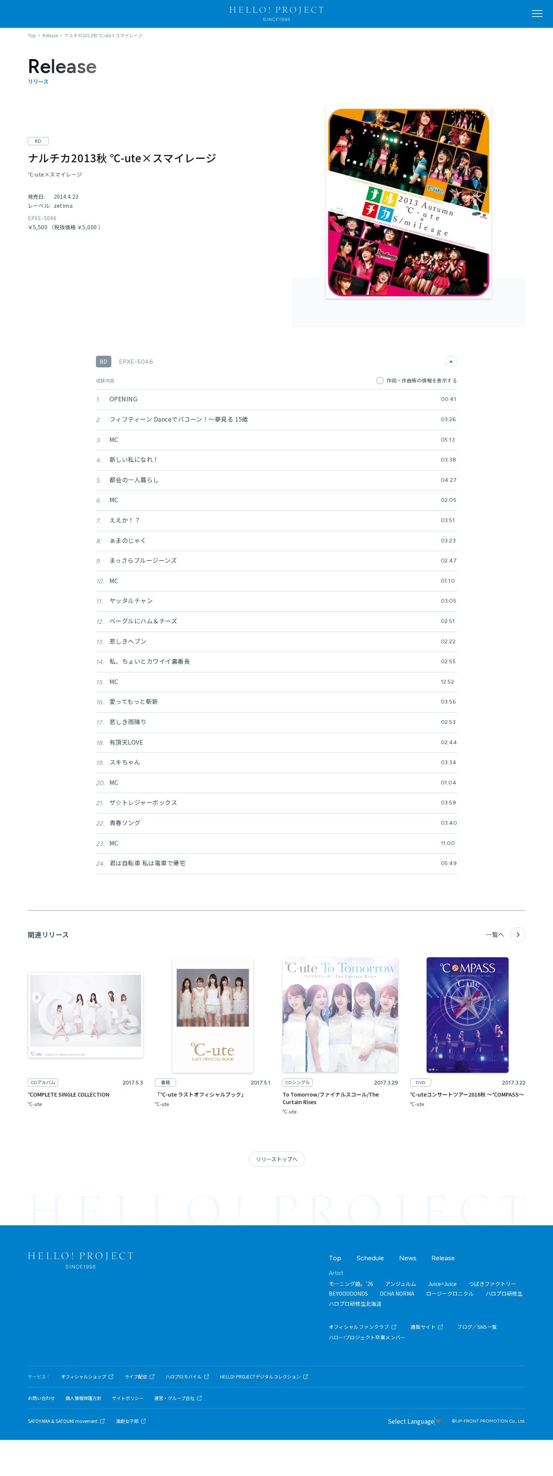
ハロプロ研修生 (504, 1293)
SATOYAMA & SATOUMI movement (62, 1421)
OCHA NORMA (397, 1293)
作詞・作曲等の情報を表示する (422, 380)
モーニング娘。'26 (351, 1283)
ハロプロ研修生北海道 (355, 1303)
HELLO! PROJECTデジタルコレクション (260, 1377)
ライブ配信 (136, 1377)
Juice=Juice (442, 1283)
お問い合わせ (41, 1398)
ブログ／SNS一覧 (477, 1326)
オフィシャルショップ (83, 1377)
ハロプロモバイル (184, 1377)
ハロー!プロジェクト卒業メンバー (367, 1337)
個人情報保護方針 (83, 1398)
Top (335, 1258)
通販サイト (423, 1326)
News (407, 1258)
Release (443, 1258)
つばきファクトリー (492, 1283)
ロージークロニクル (450, 1293)
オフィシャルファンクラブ (359, 1326)
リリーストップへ (277, 1159)
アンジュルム (400, 1283)
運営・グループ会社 (174, 1398)
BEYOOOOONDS (348, 1293)
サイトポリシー (128, 1398)
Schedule (370, 1258)
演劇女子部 (127, 1421)
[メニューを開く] (537, 13)
